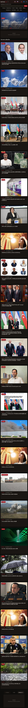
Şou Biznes (14, 10)
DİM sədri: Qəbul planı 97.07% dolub (10, 226)
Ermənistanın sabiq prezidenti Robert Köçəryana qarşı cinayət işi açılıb (14, 63)
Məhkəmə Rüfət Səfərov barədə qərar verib (11, 386)
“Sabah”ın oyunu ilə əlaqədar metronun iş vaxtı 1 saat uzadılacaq (13, 200)
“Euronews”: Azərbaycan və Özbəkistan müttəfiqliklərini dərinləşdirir (14, 414)
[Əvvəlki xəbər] (2, 21)
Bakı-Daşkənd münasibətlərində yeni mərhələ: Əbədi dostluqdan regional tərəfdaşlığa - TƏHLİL (13, 360)
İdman (17, 8)
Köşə (21, 10)
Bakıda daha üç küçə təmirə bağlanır (10, 494)
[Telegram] (26, 2)
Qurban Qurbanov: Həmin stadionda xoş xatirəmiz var (13, 656)
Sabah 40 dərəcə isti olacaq (8, 467)
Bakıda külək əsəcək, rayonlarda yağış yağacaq (12, 575)
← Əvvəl (7, 692)
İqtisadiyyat (8, 8)
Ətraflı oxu (4, 26)
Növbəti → (21, 692)
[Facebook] (24, 2)
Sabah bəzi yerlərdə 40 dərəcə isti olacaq (11, 252)
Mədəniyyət (8, 10)
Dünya (24, 8)
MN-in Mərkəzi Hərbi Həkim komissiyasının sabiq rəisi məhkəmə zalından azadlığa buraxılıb (13, 604)
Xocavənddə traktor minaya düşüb (9, 521)
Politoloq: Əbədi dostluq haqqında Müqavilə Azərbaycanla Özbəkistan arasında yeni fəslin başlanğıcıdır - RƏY (11, 333)
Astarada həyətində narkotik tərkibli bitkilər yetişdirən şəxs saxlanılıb (14, 172)
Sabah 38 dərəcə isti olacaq (8, 629)
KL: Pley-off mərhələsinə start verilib (10, 548)
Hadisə (20, 8)
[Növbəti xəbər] (26, 21)
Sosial (13, 8)
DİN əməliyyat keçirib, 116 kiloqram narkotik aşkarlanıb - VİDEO (14, 279)
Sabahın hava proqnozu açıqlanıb (11, 22)
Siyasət (3, 8)
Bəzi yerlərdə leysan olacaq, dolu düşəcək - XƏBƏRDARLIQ (11, 684)
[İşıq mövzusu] (8, 2)
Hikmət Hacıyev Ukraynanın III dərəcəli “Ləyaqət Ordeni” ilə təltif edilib (12, 305)
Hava (18, 10)
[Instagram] (22, 2)
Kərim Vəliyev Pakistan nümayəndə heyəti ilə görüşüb (13, 117)
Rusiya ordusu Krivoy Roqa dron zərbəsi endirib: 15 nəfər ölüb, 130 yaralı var (13, 441)
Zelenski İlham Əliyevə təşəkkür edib (10, 144)
